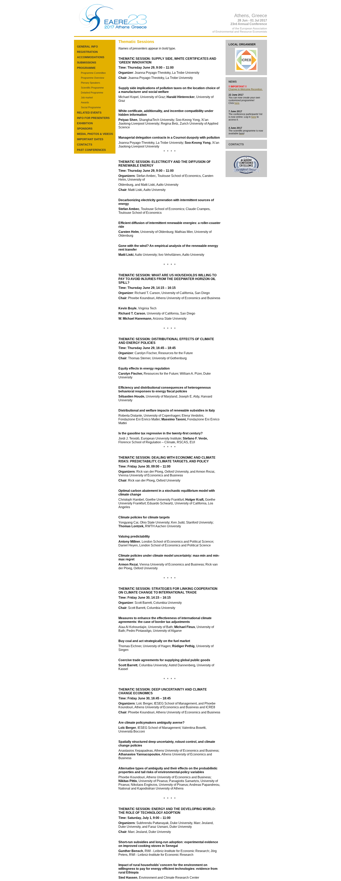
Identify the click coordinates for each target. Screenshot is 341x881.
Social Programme (91, 107)
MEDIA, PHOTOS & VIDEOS (95, 133)
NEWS (233, 81)
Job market (87, 97)
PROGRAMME (86, 67)
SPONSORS (84, 128)
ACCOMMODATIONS (90, 57)
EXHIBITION (85, 123)
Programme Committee (93, 73)
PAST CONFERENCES (91, 149)
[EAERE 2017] (113, 31)
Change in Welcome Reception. (246, 89)
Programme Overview (92, 78)
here (236, 103)
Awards (85, 102)
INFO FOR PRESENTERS (93, 117)
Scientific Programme (92, 87)
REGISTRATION (87, 51)
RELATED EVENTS (89, 112)
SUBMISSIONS (86, 62)
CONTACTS (84, 144)
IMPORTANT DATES (90, 139)
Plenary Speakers (90, 82)
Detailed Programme (92, 92)
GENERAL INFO (87, 46)
